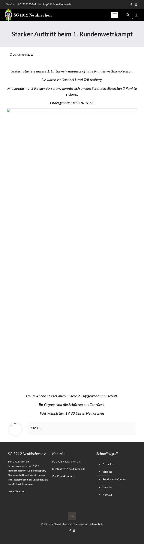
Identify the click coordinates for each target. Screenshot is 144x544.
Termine (107, 471)
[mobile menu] (114, 15)
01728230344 (28, 4)
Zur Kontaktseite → (63, 476)
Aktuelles (108, 464)
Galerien (107, 487)
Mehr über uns (16, 491)
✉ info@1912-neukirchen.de (68, 468)
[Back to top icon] (72, 516)
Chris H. (36, 427)
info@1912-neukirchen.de (56, 4)
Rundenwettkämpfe (114, 479)
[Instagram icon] (135, 4)
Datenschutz (96, 524)
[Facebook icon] (131, 4)
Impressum (80, 524)
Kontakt (107, 494)
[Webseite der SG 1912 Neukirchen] (28, 15)
